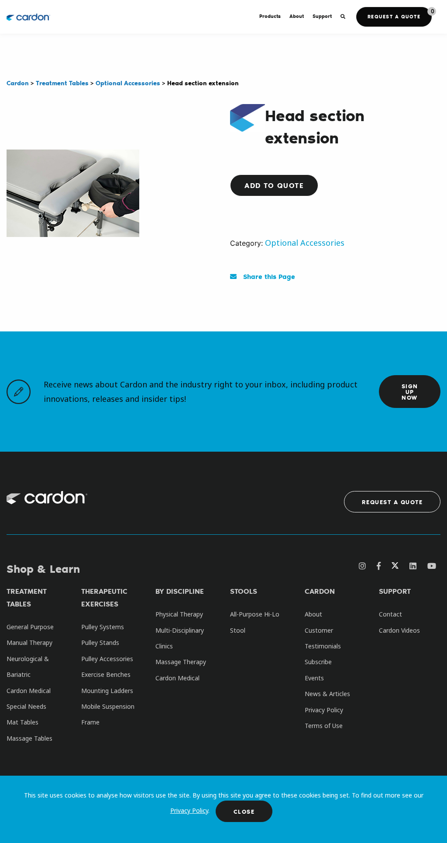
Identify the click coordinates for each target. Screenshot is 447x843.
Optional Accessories (304, 242)
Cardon (320, 591)
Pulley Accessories (107, 659)
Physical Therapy (179, 614)
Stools (243, 591)
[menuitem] (270, 17)
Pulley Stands (100, 642)
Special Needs (26, 706)
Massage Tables (29, 738)
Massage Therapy (180, 662)
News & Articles (327, 694)
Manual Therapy (29, 642)
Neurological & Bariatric (28, 667)
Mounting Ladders (107, 690)
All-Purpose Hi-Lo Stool (254, 622)
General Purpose (30, 627)
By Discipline (179, 591)
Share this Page (268, 276)
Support (395, 591)
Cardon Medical (29, 690)
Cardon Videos (399, 630)
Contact (390, 614)
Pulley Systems (102, 627)
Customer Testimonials (323, 638)
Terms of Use (324, 725)
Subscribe (318, 662)
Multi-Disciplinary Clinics (179, 638)
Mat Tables (22, 722)
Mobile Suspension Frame (107, 714)
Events (314, 678)
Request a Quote (394, 16)
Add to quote (274, 185)
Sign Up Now (410, 391)
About (313, 614)
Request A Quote (392, 502)
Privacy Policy (189, 810)
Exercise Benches (106, 674)
